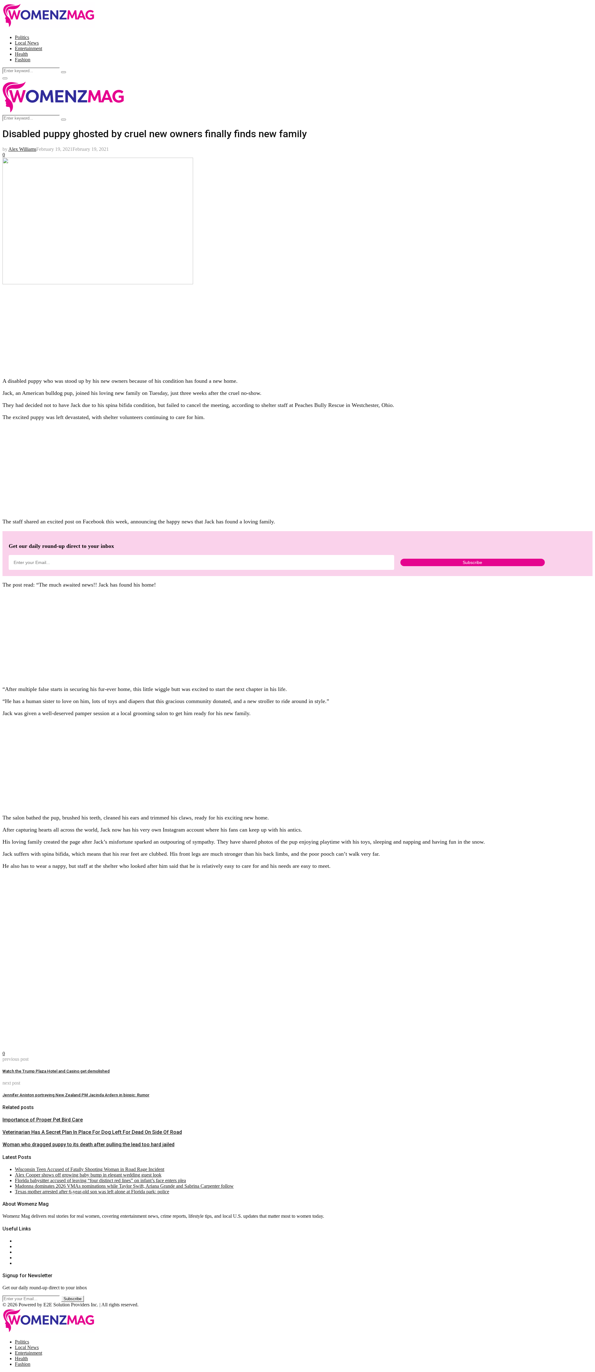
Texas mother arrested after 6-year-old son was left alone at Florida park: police (92, 1191)
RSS (19, 1263)
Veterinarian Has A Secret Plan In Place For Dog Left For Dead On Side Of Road (92, 1132)
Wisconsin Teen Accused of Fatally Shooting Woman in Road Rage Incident (89, 1169)
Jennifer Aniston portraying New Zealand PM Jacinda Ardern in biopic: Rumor (75, 1095)
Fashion (22, 59)
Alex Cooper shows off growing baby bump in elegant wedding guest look (88, 1175)
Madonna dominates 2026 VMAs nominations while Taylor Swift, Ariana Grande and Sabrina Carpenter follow (124, 1186)
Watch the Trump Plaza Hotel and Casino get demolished (56, 1071)
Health (21, 54)
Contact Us (26, 1246)
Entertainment (28, 48)
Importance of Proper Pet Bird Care (42, 1120)
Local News (27, 43)
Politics (22, 37)
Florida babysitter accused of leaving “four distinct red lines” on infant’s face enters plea (100, 1180)
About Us (24, 1240)
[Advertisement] (188, 329)
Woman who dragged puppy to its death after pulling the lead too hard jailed (88, 1144)
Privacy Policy (29, 1252)
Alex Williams (22, 149)
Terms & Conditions (35, 1257)
